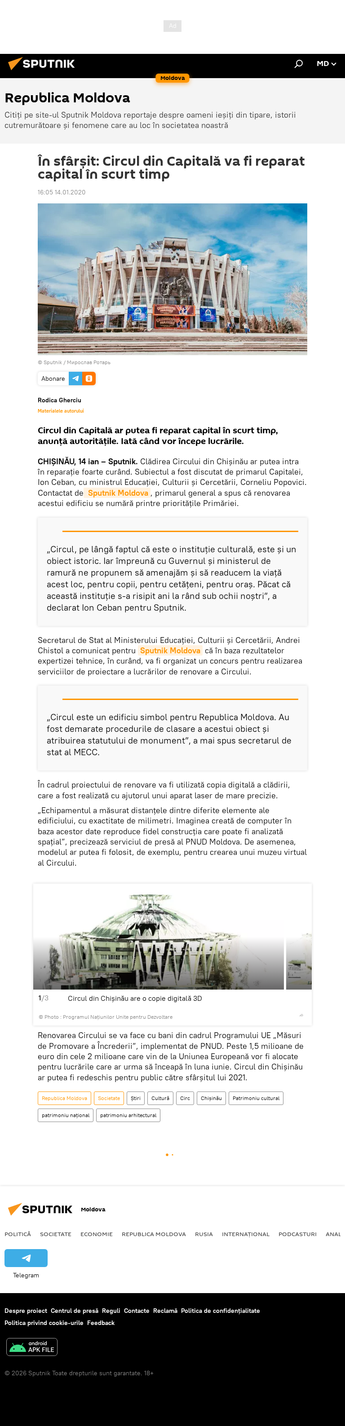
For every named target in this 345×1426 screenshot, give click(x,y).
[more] (301, 1015)
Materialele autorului (61, 411)
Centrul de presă (74, 1311)
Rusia (204, 1234)
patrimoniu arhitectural (128, 1115)
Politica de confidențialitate (220, 1311)
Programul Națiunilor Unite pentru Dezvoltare (117, 1016)
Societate (109, 1098)
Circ (185, 1098)
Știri (136, 1098)
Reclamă (165, 1311)
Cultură (160, 1098)
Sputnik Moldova (117, 493)
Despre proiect (25, 1311)
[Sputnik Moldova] (44, 71)
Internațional (246, 1234)
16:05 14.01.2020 (62, 192)
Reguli (111, 1311)
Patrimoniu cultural (256, 1098)
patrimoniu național (65, 1115)
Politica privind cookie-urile (44, 1323)
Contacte (137, 1311)
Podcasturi (298, 1234)
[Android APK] (31, 1348)
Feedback (101, 1323)
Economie (96, 1234)
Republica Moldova (64, 1098)
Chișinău (211, 1098)
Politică (17, 1234)
